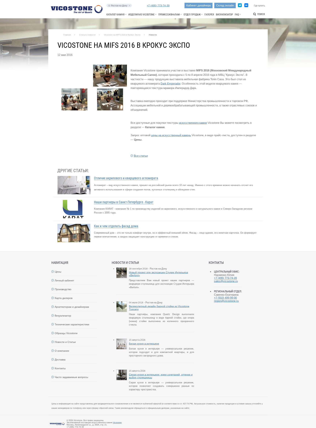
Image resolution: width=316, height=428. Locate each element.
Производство (63, 289)
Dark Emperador (170, 83)
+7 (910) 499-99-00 (225, 297)
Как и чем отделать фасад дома (116, 226)
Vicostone (117, 422)
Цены (58, 271)
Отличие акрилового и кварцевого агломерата (126, 178)
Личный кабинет (64, 280)
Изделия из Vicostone (141, 14)
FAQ (237, 14)
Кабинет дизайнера (198, 5)
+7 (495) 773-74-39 (158, 5)
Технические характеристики (72, 324)
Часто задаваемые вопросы (71, 377)
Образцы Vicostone (66, 333)
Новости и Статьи (65, 341)
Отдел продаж (192, 14)
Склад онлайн (225, 5)
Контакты (60, 368)
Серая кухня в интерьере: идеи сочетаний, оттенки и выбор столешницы (161, 376)
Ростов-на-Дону (119, 5)
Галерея (209, 14)
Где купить (259, 5)
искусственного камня (193, 122)
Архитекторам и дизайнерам (72, 306)
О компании (62, 350)
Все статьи (141, 155)
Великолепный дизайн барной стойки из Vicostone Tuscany (159, 308)
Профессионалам (169, 14)
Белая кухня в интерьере (144, 343)
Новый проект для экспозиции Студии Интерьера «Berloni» (158, 274)
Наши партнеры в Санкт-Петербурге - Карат (123, 202)
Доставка (60, 359)
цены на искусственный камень (171, 135)
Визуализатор (224, 14)
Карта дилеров (63, 298)
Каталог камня (115, 14)
